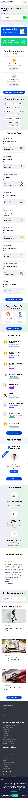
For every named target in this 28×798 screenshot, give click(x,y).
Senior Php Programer (10, 248)
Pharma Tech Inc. (8, 203)
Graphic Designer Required (15, 353)
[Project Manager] (5, 425)
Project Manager (8, 230)
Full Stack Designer (9, 141)
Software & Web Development (9, 739)
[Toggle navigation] (25, 2)
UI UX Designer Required (14, 342)
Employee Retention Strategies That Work (11, 659)
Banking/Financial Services (8, 762)
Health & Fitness (6, 768)
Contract (11, 357)
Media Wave (7, 220)
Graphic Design (6, 735)
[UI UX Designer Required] (5, 344)
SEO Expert (6, 177)
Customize (6, 795)
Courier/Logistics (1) (13, 115)
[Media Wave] (22, 220)
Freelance (12, 417)
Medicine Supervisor (9, 195)
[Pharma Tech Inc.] (22, 202)
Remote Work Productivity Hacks (13, 689)
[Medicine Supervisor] (5, 406)
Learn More (14, 791)
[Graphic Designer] (5, 416)
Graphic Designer (8, 213)
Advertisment (6, 731)
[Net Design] (22, 255)
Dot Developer (8, 159)
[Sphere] (22, 291)
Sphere (6, 292)
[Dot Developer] (5, 387)
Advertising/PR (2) (8, 111)
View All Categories (14, 328)
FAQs (4, 714)
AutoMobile (5, 756)
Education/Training (7, 752)
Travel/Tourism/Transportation (10, 754)
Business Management (8, 741)
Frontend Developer (9, 284)
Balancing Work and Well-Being (13, 629)
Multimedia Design (9, 238)
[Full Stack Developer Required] (5, 366)
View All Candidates (14, 479)
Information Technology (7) (14, 104)
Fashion (4, 760)
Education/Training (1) (13, 122)
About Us (5, 716)
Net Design (7, 256)
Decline (23, 795)
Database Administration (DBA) (10, 725)
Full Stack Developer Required (16, 364)
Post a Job (5, 712)
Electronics (5, 750)
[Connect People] (22, 148)
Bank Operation (6, 729)
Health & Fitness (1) (14, 126)
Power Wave (7, 167)
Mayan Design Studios (10, 185)
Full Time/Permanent (14, 346)
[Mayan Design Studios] (22, 184)
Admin (4, 737)
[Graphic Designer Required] (5, 355)
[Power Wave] (22, 166)
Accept (15, 795)
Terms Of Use (6, 718)
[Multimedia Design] (22, 238)
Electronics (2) (18, 107)
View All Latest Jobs (14, 433)
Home (4, 708)
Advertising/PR (6, 766)
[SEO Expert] (5, 396)
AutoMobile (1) (20, 111)
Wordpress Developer (10, 266)
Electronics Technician (8, 727)
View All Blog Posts (14, 697)
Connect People (8, 149)
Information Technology (8, 743)
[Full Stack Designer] (5, 377)
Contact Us (5, 710)
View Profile (14, 471)
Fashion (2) (8, 107)
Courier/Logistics (6, 764)
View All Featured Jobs (14, 299)
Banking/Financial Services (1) (13, 118)
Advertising (5, 733)
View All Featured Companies (14, 92)
